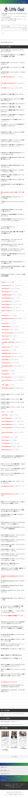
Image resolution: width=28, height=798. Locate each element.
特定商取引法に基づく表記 (9, 785)
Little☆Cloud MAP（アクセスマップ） (10, 721)
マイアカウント (3, 776)
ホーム (2, 33)
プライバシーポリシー (19, 785)
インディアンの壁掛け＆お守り (11, 240)
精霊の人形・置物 (8, 227)
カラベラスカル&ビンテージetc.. (10, 564)
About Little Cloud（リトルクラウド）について (12, 724)
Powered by (6, 794)
